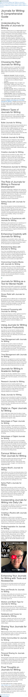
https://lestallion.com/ (6, 685)
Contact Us (7, 694)
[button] (26, 694)
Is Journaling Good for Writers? (11, 4)
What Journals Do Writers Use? (7, 2)
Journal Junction (5, 1)
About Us (2, 694)
